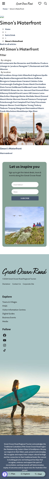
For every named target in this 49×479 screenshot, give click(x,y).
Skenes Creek (14, 105)
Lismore (35, 93)
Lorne (41, 93)
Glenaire (42, 87)
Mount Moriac (6, 99)
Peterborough (6, 102)
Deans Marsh (29, 84)
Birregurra (4, 81)
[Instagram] (4, 345)
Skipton (23, 105)
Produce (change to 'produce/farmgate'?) (24, 65)
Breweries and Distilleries (28, 63)
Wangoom (20, 108)
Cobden (34, 81)
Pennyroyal (41, 99)
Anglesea (36, 75)
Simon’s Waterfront (11, 148)
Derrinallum (40, 84)
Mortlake (30, 96)
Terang (30, 105)
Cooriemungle (6, 84)
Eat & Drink (10, 35)
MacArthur (5, 96)
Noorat (24, 99)
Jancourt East (30, 90)
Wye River (33, 111)
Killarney (4, 93)
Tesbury (37, 105)
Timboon (4, 108)
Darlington (18, 84)
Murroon (17, 99)
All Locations (6, 75)
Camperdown (16, 81)
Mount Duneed (41, 96)
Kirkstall (12, 93)
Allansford (27, 75)
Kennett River (42, 90)
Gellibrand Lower (30, 87)
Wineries (4, 69)
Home (5, 9)
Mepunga (14, 96)
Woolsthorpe (22, 111)
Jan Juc (19, 90)
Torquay (12, 108)
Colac (40, 81)
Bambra (7, 78)
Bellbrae (38, 78)
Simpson (4, 105)
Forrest (8, 87)
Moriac (22, 96)
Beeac (31, 78)
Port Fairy (30, 102)
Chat (40, 473)
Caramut (26, 81)
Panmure (32, 99)
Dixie (2, 87)
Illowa (13, 90)
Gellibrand (17, 87)
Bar (15, 63)
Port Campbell (19, 102)
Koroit (19, 93)
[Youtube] (4, 340)
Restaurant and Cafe (39, 66)
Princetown (40, 102)
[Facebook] (4, 335)
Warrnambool (31, 108)
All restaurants (6, 63)
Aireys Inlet (17, 75)
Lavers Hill (27, 93)
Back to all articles (8, 44)
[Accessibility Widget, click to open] (5, 474)
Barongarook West (19, 78)
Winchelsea (11, 111)
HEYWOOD (5, 90)
